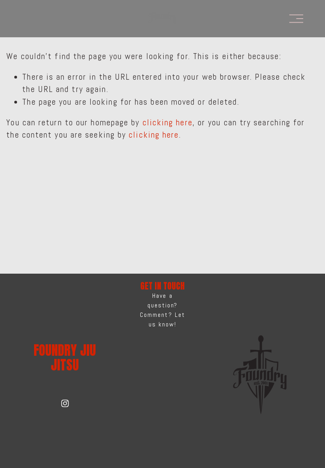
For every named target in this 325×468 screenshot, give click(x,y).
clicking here (168, 122)
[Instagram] (65, 403)
